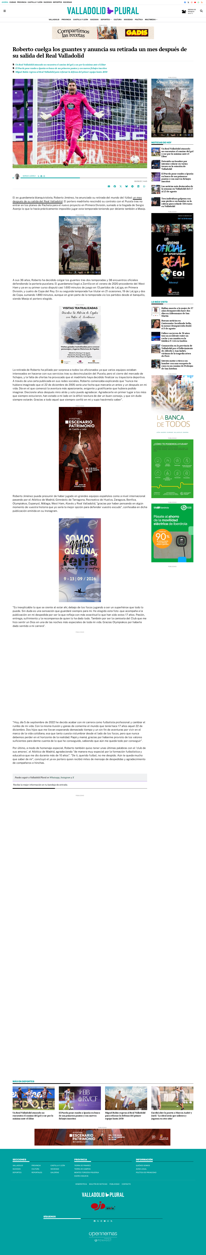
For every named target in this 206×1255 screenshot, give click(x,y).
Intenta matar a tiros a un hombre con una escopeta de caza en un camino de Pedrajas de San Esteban (177, 364)
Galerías (55, 1172)
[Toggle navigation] (4, 11)
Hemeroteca (81, 1184)
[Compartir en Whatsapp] (144, 186)
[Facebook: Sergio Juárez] (41, 176)
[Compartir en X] (121, 186)
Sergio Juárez (29, 176)
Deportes (57, 2)
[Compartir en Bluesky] (126, 186)
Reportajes (37, 1172)
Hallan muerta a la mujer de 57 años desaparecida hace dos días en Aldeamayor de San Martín (177, 312)
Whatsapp (54, 777)
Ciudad (12, 2)
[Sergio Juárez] (17, 176)
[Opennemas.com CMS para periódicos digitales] (103, 1236)
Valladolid (18, 1166)
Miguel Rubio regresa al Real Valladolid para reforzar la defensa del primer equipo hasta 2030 (61, 71)
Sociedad (67, 2)
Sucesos (47, 2)
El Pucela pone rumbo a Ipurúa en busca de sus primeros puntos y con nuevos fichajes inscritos (61, 68)
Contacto (126, 1184)
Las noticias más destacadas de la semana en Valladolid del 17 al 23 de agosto (177, 189)
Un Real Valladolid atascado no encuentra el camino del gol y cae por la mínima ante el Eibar (60, 64)
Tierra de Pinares (82, 1166)
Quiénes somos (143, 1166)
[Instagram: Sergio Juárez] (44, 176)
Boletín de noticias (98, 1184)
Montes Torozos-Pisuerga (86, 1172)
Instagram (65, 777)
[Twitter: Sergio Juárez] (38, 176)
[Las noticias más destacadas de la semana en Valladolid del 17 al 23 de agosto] (155, 189)
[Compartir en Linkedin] (138, 186)
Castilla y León (35, 2)
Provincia (21, 2)
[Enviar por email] (109, 186)
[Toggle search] (201, 11)
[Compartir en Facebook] (115, 186)
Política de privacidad (146, 1172)
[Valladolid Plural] (103, 11)
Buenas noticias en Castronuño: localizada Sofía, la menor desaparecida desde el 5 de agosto (176, 324)
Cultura (35, 1169)
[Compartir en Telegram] (132, 186)
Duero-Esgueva (81, 1176)
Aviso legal (141, 1169)
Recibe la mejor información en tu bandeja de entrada (40, 784)
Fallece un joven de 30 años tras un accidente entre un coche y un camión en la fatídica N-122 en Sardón (175, 337)
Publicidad (114, 1184)
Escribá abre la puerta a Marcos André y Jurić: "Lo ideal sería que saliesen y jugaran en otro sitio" (171, 1115)
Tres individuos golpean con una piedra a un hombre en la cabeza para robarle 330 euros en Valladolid (176, 202)
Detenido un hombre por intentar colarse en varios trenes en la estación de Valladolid (174, 165)
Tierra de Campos (82, 1169)
